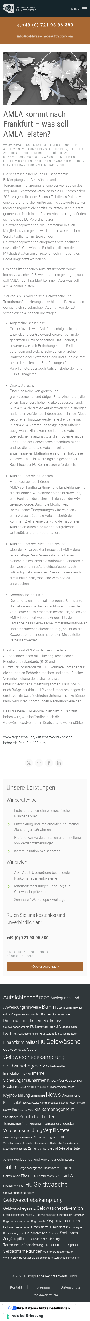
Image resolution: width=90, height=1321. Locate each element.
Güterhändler (56, 1066)
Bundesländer (51, 1168)
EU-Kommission (41, 1027)
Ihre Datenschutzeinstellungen (43, 1308)
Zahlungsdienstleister (67, 1257)
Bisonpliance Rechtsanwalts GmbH (51, 1276)
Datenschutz (70, 1287)
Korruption (78, 1215)
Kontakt (16, 1287)
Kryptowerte (38, 1221)
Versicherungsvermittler (50, 1137)
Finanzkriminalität (20, 1042)
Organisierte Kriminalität (48, 1227)
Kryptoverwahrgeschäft (62, 1087)
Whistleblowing (12, 1257)
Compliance (61, 1014)
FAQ (64, 1176)
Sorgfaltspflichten (37, 1116)
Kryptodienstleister (38, 1086)
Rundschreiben (37, 1233)
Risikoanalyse (22, 1110)
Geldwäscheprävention (59, 1208)
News (53, 1094)
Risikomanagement (54, 1109)
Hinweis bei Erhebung (24, 1315)
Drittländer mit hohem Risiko (29, 1020)
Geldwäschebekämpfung (33, 1057)
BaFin (49, 1006)
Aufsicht (8, 1159)
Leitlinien (8, 1227)
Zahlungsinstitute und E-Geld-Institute (54, 1148)
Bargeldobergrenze (30, 1168)
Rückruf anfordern (45, 966)
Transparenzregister (58, 1123)
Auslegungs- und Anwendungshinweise (44, 1159)
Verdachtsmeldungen (22, 1251)
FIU (41, 1042)
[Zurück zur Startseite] (19, 8)
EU (29, 1176)
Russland (53, 1233)
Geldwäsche (63, 1041)
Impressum (41, 1287)
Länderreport (38, 1095)
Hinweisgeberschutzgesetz (19, 1214)
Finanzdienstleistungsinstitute (58, 1033)
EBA (58, 1021)
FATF (7, 1033)
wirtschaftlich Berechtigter (38, 1257)
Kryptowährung (16, 1095)
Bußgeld (46, 1014)
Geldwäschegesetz (24, 1066)
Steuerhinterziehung (45, 1239)
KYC (77, 1221)
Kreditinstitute (14, 1086)
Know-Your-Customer (64, 1080)
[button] (79, 8)
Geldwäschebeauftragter (20, 1049)
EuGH (58, 1176)
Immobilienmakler (17, 1073)
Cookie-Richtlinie (45, 1295)
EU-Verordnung (65, 1027)
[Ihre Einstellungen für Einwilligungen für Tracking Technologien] (7, 1317)
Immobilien (65, 1214)
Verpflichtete (56, 1130)
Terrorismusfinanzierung (22, 1123)
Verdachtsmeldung (22, 1130)
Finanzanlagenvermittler (26, 1033)
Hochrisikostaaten (46, 1214)
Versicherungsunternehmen (18, 1137)
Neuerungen (22, 1227)
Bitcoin (61, 1007)
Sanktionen (11, 1117)
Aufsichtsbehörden (26, 997)
